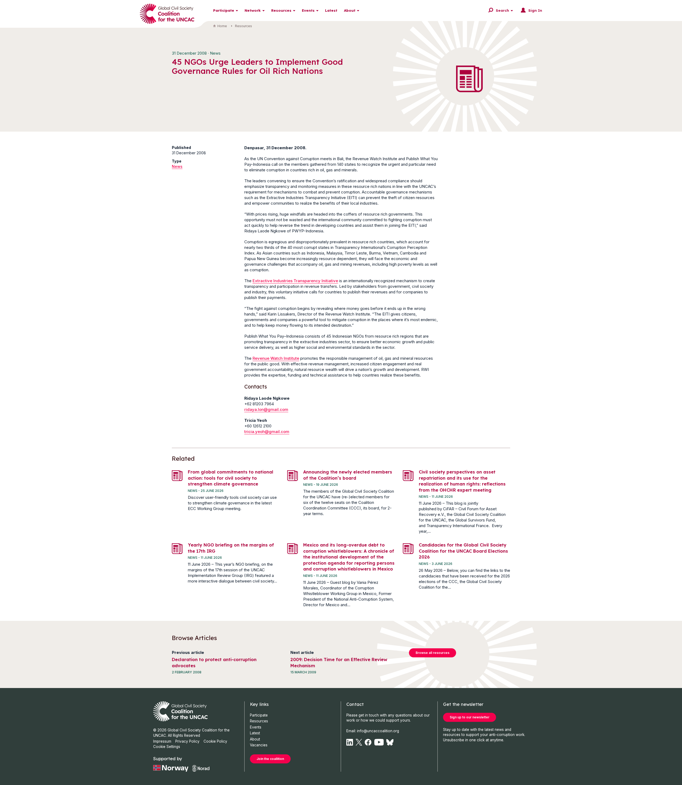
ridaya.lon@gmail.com (266, 409)
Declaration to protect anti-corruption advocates (214, 662)
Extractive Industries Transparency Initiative (295, 280)
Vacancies (258, 745)
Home (222, 26)
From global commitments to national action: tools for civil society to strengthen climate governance (230, 478)
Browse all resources (432, 653)
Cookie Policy (215, 741)
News (177, 166)
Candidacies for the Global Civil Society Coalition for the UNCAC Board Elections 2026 (463, 551)
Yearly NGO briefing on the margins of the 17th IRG (231, 548)
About (349, 10)
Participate (223, 10)
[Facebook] (368, 742)
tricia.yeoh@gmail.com (266, 431)
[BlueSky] (389, 742)
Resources (281, 10)
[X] (359, 742)
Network (253, 10)
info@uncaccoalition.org (378, 731)
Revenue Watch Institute (276, 358)
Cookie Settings (166, 746)
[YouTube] (379, 742)
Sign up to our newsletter (469, 717)
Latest (331, 10)
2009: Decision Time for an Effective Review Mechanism (338, 662)
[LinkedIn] (349, 742)
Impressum (162, 741)
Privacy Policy (187, 741)
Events (308, 10)
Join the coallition (270, 759)
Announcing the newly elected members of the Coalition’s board (347, 475)
